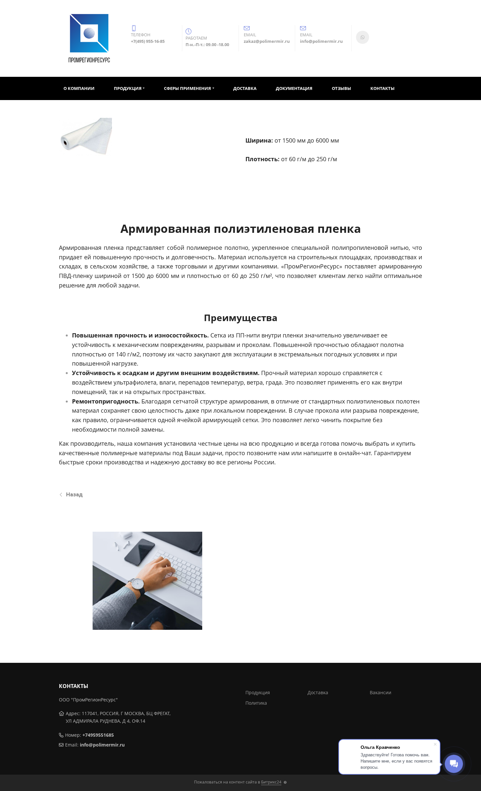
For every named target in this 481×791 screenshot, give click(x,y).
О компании (79, 88)
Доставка (245, 88)
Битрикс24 (271, 782)
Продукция (128, 88)
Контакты (382, 88)
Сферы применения (187, 88)
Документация (294, 88)
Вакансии (380, 692)
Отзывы (341, 88)
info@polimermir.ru (102, 745)
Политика (256, 703)
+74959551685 (98, 735)
